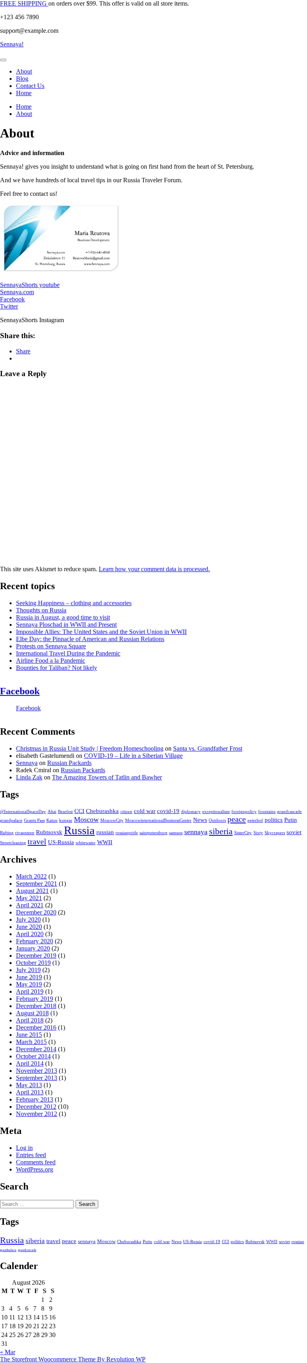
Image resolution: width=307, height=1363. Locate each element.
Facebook (12, 299)
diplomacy (191, 811)
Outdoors (217, 820)
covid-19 (168, 811)
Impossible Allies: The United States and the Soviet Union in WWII (101, 631)
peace (236, 819)
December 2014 (36, 1049)
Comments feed (36, 1162)
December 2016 (36, 1027)
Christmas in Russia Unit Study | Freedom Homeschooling (89, 748)
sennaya (195, 832)
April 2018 (30, 1020)
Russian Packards (69, 762)
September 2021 (36, 883)
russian (105, 832)
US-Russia (61, 842)
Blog (22, 78)
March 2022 (31, 876)
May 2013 (29, 1085)
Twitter (9, 306)
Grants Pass (34, 820)
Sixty (258, 833)
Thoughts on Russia (41, 610)
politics (274, 820)
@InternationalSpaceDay (23, 811)
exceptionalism (216, 811)
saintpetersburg (153, 833)
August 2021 (32, 890)
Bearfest (65, 811)
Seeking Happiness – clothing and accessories (74, 603)
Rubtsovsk (49, 832)
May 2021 (29, 898)
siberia (221, 831)
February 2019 (34, 998)
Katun (52, 820)
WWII (104, 842)
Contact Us (30, 85)
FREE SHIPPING (24, 3)
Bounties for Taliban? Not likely (56, 667)
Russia (79, 830)
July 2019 (28, 969)
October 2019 (33, 962)
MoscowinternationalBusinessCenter (158, 820)
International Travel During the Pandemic (68, 653)
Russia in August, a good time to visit (63, 617)
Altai (52, 811)
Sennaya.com (17, 292)
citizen (126, 811)
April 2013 (30, 1092)
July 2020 (28, 919)
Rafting (7, 833)
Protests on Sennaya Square (51, 646)
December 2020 (36, 912)
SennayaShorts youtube (30, 284)
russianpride (127, 833)
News (200, 820)
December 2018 (36, 1005)
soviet (294, 832)
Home (24, 93)
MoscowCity (112, 820)
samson (176, 833)
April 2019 (30, 991)
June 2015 (29, 1034)
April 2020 (30, 934)
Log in (24, 1147)
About (24, 71)
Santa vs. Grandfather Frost (207, 748)
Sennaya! (12, 44)
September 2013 (36, 1077)
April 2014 (30, 1063)
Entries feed (31, 1155)
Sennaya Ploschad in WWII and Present (66, 624)
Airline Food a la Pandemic (50, 660)
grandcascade (289, 811)
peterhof (255, 820)
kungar (65, 820)
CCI (79, 811)
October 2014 (33, 1056)
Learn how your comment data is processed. (154, 569)
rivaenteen (24, 833)
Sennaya (27, 762)
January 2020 (33, 948)
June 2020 (29, 926)
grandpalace (11, 820)
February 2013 (34, 1099)
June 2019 (29, 977)
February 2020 (34, 941)
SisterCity (243, 833)
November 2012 (36, 1113)
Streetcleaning (13, 843)
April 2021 (30, 905)
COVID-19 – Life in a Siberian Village (133, 755)
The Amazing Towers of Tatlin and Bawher (107, 777)
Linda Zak (29, 777)
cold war (144, 811)
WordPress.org (34, 1169)
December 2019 (36, 955)
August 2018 (32, 1013)
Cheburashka (102, 811)
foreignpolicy (244, 811)
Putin (290, 820)
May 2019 (29, 984)
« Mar (7, 1352)
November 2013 (36, 1070)
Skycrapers (275, 833)
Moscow (86, 819)
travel (37, 841)
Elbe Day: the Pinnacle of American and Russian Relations (90, 639)
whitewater (86, 843)
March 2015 (31, 1041)
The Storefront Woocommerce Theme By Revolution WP (73, 1359)
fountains (266, 811)
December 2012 (36, 1106)
